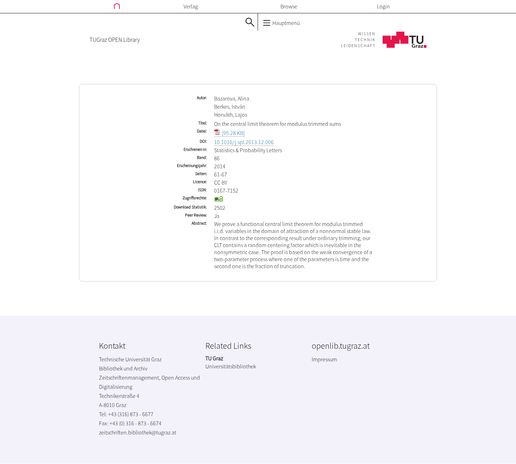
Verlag (191, 6)
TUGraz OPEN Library (115, 40)
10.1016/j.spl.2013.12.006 (244, 142)
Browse (288, 6)
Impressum (324, 359)
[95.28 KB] (233, 132)
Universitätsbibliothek (230, 366)
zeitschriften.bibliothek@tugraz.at (137, 432)
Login (383, 6)
